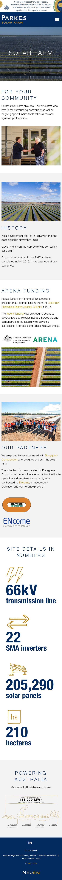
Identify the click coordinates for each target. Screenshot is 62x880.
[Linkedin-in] (30, 843)
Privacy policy (31, 864)
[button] (57, 19)
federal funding (14, 314)
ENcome (24, 483)
